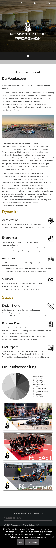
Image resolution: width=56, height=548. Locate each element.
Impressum (34, 513)
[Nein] (52, 537)
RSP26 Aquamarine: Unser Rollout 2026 (23, 525)
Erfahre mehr (32, 542)
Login (43, 513)
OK (20, 542)
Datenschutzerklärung (20, 513)
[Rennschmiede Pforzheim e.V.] (28, 29)
